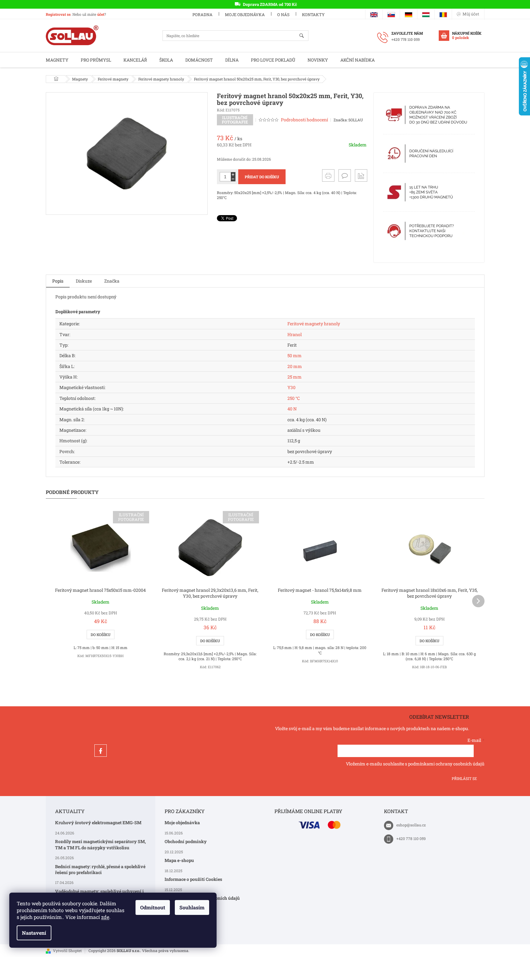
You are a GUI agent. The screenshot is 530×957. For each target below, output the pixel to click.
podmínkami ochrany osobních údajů (446, 764)
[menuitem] (57, 59)
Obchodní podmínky (186, 841)
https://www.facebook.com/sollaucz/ (100, 750)
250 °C (293, 398)
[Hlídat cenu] (361, 175)
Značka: (348, 119)
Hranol (294, 334)
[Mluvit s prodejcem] (344, 175)
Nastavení (34, 932)
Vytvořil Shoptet (67, 950)
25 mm (294, 377)
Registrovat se (58, 14)
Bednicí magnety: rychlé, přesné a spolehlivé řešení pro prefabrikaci (100, 869)
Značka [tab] (111, 281)
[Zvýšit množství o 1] (233, 174)
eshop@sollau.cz (411, 824)
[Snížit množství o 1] (233, 179)
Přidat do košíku (262, 176)
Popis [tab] (57, 281)
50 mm (294, 355)
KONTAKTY (313, 14)
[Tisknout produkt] (328, 175)
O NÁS (283, 14)
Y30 (291, 387)
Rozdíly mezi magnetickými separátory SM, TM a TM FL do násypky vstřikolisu (100, 844)
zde (105, 917)
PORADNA (202, 14)
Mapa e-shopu (179, 860)
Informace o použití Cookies (193, 879)
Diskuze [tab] (84, 281)
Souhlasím (192, 907)
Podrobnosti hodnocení (304, 120)
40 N (292, 409)
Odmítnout (152, 907)
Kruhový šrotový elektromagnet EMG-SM (98, 822)
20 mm (294, 366)
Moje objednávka (245, 14)
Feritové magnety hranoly (313, 324)
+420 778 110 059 (411, 838)
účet (100, 14)
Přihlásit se (464, 778)
